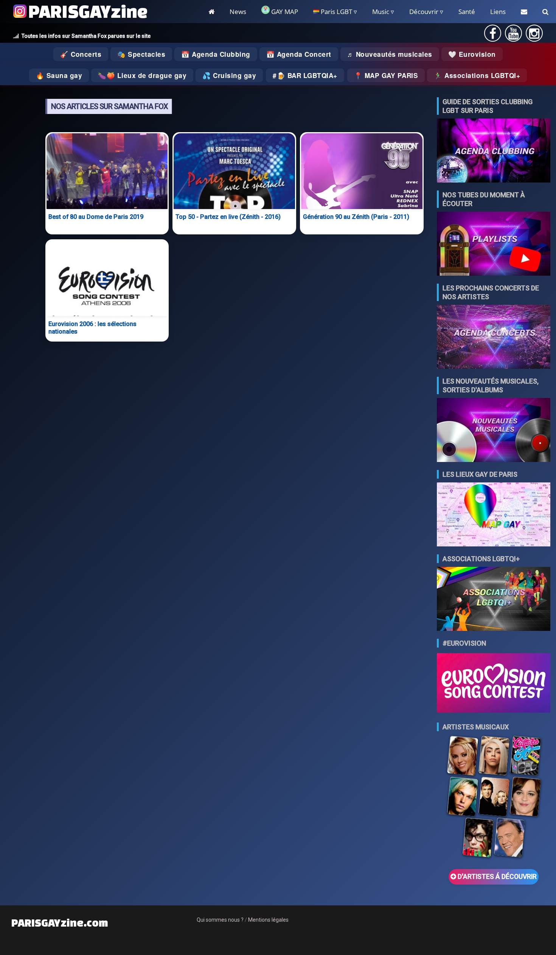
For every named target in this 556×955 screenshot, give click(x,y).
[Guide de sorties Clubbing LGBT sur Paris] (493, 151)
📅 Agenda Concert (298, 54)
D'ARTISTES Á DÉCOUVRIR (496, 876)
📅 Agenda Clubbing (215, 54)
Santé (466, 11)
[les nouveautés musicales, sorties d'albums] (493, 430)
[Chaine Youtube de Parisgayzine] (513, 35)
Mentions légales (268, 920)
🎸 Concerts (80, 54)
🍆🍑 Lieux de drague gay (142, 75)
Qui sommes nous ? (220, 920)
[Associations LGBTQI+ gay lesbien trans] (493, 599)
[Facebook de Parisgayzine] (493, 35)
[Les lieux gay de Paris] (493, 515)
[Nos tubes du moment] (493, 244)
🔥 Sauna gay (59, 75)
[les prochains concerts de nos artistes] (493, 337)
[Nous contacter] (524, 11)
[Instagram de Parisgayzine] (534, 35)
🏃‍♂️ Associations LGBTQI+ (477, 75)
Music (380, 11)
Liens (498, 11)
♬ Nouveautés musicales (389, 54)
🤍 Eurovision (472, 54)
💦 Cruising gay (229, 75)
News (238, 11)
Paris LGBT (335, 11)
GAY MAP (284, 11)
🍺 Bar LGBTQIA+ (307, 75)
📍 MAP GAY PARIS (386, 75)
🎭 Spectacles (141, 54)
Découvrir (423, 11)
